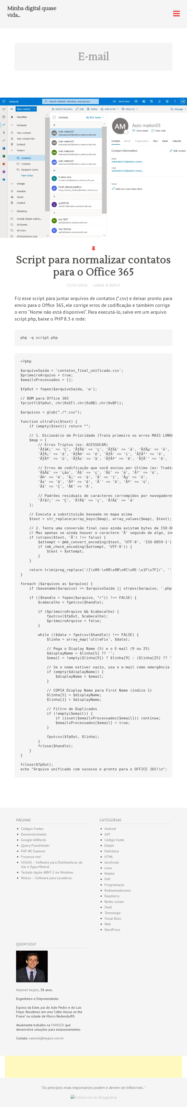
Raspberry (112, 896)
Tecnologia (112, 913)
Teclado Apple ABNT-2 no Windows (47, 872)
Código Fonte (114, 840)
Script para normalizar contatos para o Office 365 (93, 266)
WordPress (112, 929)
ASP (107, 834)
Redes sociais (114, 901)
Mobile (109, 873)
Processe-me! (31, 857)
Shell (108, 907)
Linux (108, 868)
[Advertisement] (93, 1067)
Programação (114, 885)
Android (110, 828)
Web (107, 924)
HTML (108, 857)
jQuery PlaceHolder (35, 845)
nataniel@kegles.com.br (46, 1038)
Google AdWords (33, 840)
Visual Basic (112, 918)
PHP (107, 879)
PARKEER (57, 1025)
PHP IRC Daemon (33, 851)
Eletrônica (111, 851)
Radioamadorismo (117, 890)
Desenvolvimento (34, 834)
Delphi (109, 845)
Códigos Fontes (32, 828)
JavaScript (111, 862)
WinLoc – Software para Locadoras (46, 878)
